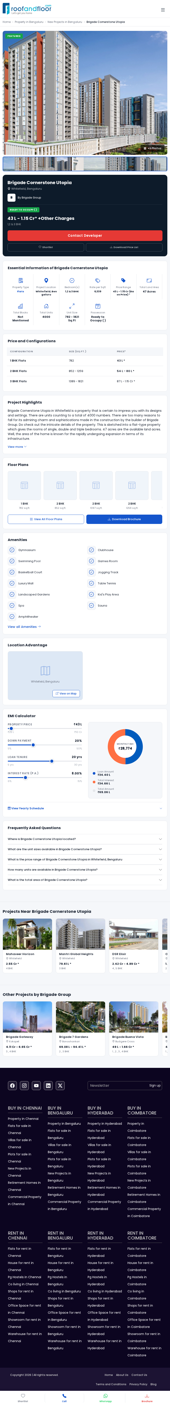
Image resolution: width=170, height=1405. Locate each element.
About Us (122, 1375)
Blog (153, 1384)
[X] (60, 1085)
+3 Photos (154, 148)
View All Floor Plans (48, 519)
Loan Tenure (17, 757)
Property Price (20, 724)
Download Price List (126, 247)
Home (7, 22)
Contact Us (139, 1375)
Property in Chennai (23, 1118)
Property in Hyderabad (105, 1123)
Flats (20, 291)
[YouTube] (36, 1085)
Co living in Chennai (23, 1284)
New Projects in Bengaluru (65, 22)
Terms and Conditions (111, 1384)
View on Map (68, 693)
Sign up (155, 1085)
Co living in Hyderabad (105, 1291)
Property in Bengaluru (29, 22)
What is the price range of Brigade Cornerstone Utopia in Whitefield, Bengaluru (65, 859)
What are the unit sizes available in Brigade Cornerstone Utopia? (55, 849)
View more (15, 447)
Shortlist (47, 247)
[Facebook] (12, 1085)
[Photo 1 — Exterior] (85, 164)
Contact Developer (85, 235)
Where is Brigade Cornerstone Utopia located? (42, 839)
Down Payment (19, 740)
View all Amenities (22, 627)
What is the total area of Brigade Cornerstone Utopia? (47, 880)
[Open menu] (162, 10)
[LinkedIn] (48, 1085)
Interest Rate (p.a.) (23, 773)
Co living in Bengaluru (64, 1291)
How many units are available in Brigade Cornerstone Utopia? (53, 870)
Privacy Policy (138, 1384)
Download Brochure (126, 519)
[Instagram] (24, 1085)
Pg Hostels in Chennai (24, 1277)
